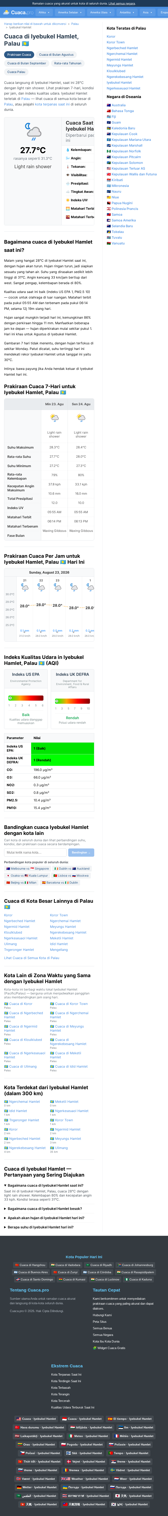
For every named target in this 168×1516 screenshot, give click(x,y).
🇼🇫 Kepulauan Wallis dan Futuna (132, 174)
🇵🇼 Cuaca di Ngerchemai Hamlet (69, 1017)
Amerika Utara (100, 12)
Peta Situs (100, 1321)
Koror (8, 915)
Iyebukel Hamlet (119, 82)
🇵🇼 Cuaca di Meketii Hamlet (65, 1057)
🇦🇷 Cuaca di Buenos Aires (31, 1272)
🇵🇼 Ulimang (59, 1149)
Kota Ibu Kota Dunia (106, 1341)
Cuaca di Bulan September (26, 63)
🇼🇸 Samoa (114, 214)
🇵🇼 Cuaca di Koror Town (69, 1005)
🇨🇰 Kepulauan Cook (122, 134)
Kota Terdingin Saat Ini (66, 1381)
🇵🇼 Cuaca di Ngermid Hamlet (20, 1030)
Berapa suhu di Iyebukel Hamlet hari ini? (41, 1227)
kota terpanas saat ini (52, 104)
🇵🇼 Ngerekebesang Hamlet (25, 1149)
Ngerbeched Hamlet (19, 921)
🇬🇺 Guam (114, 122)
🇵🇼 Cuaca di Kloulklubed (23, 1041)
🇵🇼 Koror (11, 1131)
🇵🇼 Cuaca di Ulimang (20, 1068)
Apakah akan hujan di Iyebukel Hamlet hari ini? (46, 1218)
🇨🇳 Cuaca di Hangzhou (30, 1265)
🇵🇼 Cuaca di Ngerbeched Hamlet (23, 1017)
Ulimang (10, 944)
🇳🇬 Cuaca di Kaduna (138, 1279)
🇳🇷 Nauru (114, 191)
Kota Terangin (60, 1394)
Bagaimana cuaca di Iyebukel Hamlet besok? (45, 1209)
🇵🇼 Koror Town (61, 1122)
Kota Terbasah (60, 1387)
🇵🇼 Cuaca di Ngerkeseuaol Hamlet (24, 1057)
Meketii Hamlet (61, 938)
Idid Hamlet (59, 944)
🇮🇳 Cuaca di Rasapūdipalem (135, 1272)
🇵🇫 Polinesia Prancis (122, 209)
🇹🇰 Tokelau (115, 232)
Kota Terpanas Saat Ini (66, 1374)
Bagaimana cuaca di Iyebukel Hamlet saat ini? (45, 1185)
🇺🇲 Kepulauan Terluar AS (126, 168)
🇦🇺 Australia (116, 105)
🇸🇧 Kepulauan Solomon (125, 163)
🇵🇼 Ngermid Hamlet (65, 1131)
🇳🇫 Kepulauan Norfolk (124, 151)
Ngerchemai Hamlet (65, 921)
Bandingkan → (81, 852)
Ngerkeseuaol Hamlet (20, 938)
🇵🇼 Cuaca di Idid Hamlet (69, 1068)
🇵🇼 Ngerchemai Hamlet (22, 1103)
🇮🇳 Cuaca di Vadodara (65, 1265)
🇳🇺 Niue (113, 197)
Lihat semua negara (122, 3)
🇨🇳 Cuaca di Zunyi (65, 1272)
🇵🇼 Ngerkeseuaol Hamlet (69, 1112)
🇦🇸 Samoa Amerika (121, 220)
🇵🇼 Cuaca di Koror (18, 1005)
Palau (75, 23)
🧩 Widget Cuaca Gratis (109, 1348)
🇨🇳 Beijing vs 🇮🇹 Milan (21, 882)
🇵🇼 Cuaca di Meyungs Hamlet (67, 1030)
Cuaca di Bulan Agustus (56, 55)
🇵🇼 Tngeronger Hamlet (21, 1122)
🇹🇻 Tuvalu (114, 237)
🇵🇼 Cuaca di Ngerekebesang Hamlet (68, 1043)
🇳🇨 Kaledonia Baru (121, 128)
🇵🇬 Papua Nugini (120, 203)
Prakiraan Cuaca (19, 55)
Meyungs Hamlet (63, 927)
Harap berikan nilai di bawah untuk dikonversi (35, 23)
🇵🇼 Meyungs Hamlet (65, 1140)
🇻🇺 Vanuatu (116, 243)
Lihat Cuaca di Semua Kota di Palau (31, 958)
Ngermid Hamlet (17, 927)
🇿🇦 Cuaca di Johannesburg (135, 1265)
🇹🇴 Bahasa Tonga (120, 111)
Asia (147, 12)
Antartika (127, 12)
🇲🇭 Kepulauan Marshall (124, 145)
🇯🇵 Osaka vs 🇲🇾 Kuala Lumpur (27, 875)
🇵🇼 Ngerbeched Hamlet (22, 1140)
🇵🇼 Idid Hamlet (15, 1112)
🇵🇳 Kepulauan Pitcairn (124, 157)
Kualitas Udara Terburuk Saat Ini (72, 1407)
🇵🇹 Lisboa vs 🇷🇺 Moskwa (71, 875)
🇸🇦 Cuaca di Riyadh (99, 1265)
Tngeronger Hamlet (19, 950)
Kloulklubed (13, 932)
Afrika (44, 12)
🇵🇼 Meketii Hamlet (64, 1103)
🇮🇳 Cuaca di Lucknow (105, 1279)
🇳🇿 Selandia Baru (120, 226)
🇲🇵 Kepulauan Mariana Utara (129, 140)
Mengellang (59, 950)
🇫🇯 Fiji (111, 117)
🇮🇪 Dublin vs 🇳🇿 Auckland (72, 868)
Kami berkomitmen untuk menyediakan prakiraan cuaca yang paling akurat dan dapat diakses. (123, 1303)
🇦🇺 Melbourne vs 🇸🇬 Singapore (27, 868)
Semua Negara (103, 1335)
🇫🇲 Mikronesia (118, 186)
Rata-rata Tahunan (67, 63)
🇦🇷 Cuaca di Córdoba (97, 1272)
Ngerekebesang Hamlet (68, 932)
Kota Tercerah (60, 1401)
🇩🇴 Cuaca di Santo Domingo (34, 1279)
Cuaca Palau (16, 72)
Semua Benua (102, 1328)
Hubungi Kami (102, 1315)
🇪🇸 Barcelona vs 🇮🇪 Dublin (60, 882)
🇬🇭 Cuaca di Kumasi (72, 1279)
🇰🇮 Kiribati (115, 180)
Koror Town (59, 915)
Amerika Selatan (70, 12)
